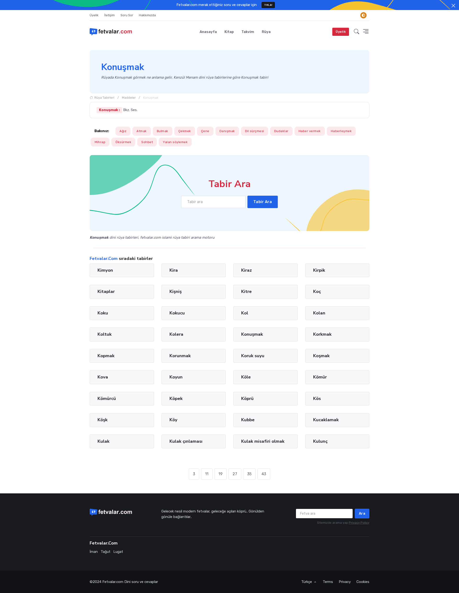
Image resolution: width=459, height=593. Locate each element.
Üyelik (94, 15)
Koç (317, 291)
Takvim (247, 32)
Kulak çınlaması (185, 441)
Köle (246, 377)
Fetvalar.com (112, 582)
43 (264, 474)
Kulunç (320, 441)
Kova (103, 377)
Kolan (319, 313)
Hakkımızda (147, 15)
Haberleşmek (341, 131)
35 (249, 474)
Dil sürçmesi (254, 131)
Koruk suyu (252, 356)
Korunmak (180, 356)
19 (221, 474)
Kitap (229, 32)
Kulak (103, 441)
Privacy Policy (359, 522)
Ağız (123, 131)
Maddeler (129, 97)
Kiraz (246, 270)
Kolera (176, 334)
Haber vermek (310, 131)
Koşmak (321, 356)
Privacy (345, 582)
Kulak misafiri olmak (262, 441)
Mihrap (100, 142)
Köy (173, 420)
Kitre (246, 291)
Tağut (105, 552)
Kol (244, 313)
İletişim (109, 15)
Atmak (142, 131)
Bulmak (162, 131)
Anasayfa (208, 32)
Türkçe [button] (307, 582)
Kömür (320, 377)
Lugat (118, 552)
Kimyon (105, 270)
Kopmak (106, 356)
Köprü (247, 398)
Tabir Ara (262, 201)
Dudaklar (281, 131)
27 (235, 474)
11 (206, 474)
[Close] (453, 5)
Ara (362, 513)
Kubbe (248, 420)
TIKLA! (268, 5)
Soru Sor (126, 15)
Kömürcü (107, 398)
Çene (205, 131)
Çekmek (184, 131)
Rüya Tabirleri (104, 97)
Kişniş (175, 291)
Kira (173, 270)
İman (94, 552)
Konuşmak (252, 334)
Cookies (362, 582)
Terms (328, 582)
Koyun (176, 377)
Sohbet (147, 142)
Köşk (103, 420)
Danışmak (227, 131)
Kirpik (319, 270)
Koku (103, 313)
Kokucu (177, 313)
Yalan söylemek (175, 142)
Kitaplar (106, 291)
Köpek (176, 398)
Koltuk (105, 334)
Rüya (266, 32)
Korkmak (322, 334)
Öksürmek (123, 142)
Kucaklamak (326, 420)
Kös (317, 398)
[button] (356, 32)
